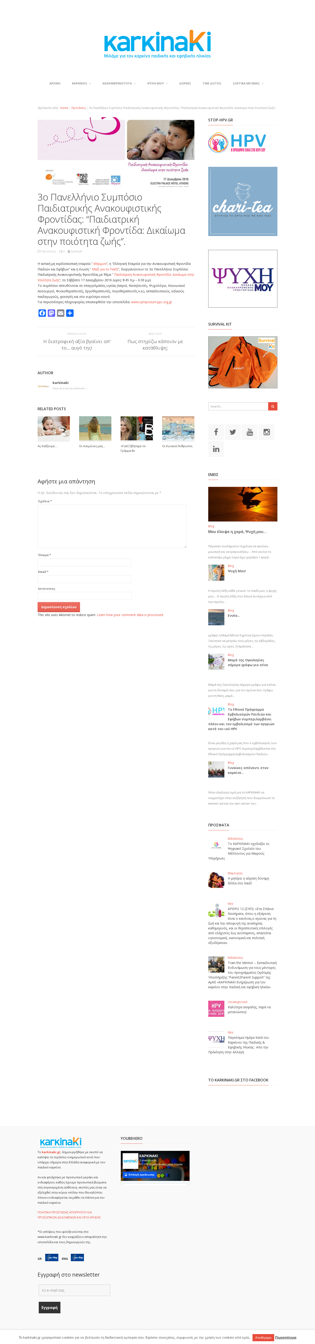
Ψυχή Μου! (237, 571)
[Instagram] (266, 431)
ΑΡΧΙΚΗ (54, 83)
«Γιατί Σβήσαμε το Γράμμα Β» (133, 448)
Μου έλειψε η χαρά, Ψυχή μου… (237, 531)
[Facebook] (216, 431)
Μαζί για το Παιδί (105, 269)
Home (64, 108)
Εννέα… (234, 615)
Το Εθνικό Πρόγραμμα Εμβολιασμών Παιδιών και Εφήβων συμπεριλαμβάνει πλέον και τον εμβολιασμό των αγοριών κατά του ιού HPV (241, 719)
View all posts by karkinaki (70, 388)
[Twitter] (233, 431)
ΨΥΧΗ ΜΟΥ (155, 83)
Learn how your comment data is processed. (130, 615)
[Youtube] (250, 431)
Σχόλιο (45, 501)
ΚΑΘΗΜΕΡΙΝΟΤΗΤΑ (117, 83)
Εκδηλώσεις (235, 839)
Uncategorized (237, 1002)
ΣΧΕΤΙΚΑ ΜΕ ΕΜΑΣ (246, 83)
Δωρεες (185, 83)
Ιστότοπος (46, 589)
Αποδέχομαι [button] (263, 1337)
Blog (211, 526)
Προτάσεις (78, 108)
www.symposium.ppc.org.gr (151, 302)
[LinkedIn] (216, 448)
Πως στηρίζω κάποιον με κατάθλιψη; (155, 344)
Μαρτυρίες (235, 873)
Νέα (230, 904)
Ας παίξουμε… (47, 446)
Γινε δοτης (212, 83)
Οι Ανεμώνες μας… (92, 446)
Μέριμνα (99, 263)
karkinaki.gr (51, 1152)
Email (43, 572)
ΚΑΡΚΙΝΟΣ (79, 83)
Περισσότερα (285, 1337)
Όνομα (44, 555)
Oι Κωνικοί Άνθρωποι (177, 446)
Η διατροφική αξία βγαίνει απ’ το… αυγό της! (76, 344)
